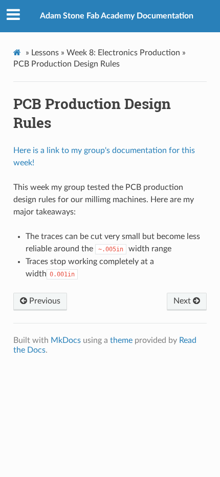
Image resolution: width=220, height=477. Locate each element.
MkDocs (66, 340)
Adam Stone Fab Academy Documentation (116, 16)
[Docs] (18, 52)
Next (183, 301)
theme (121, 340)
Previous (43, 301)
